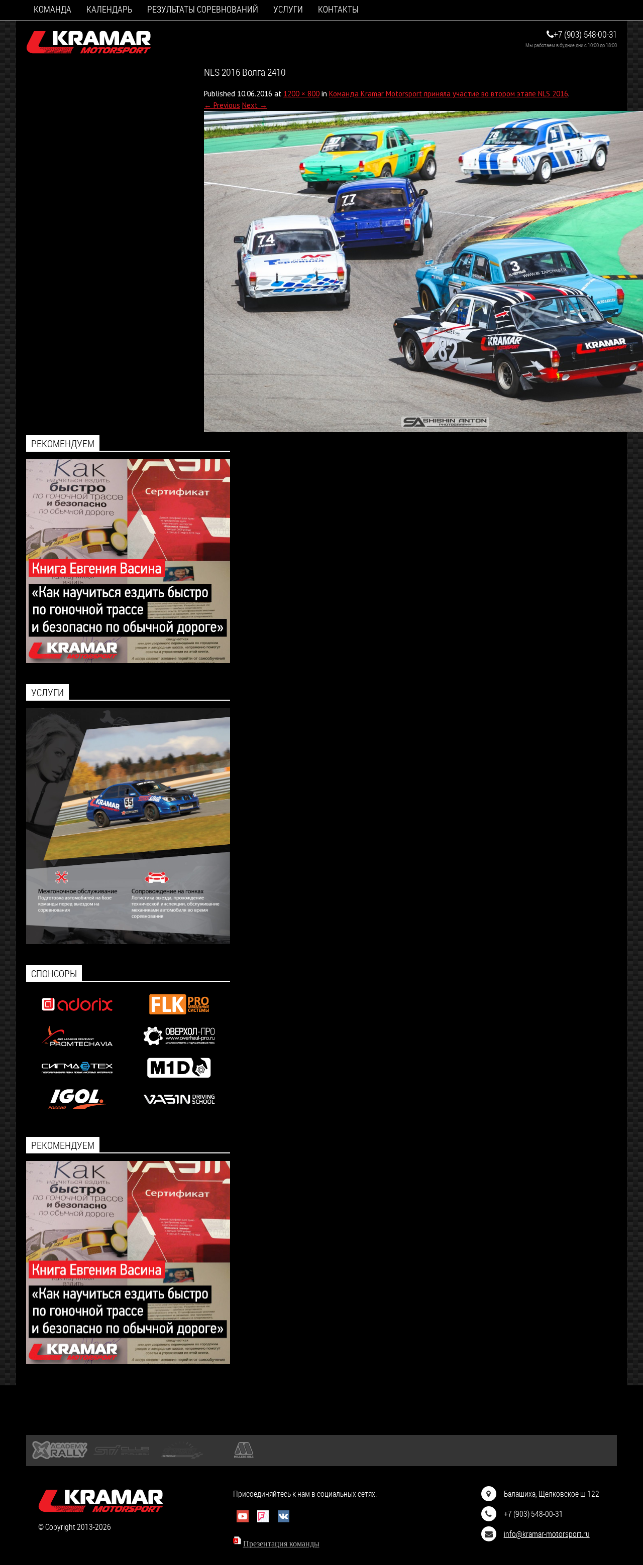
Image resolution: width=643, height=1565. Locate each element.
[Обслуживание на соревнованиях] (128, 941)
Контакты (338, 9)
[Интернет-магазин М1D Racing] (179, 1080)
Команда (52, 9)
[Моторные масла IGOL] (77, 1111)
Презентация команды (281, 1543)
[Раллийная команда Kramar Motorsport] (89, 43)
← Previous (222, 105)
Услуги (288, 9)
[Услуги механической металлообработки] (179, 1048)
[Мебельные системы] (179, 1016)
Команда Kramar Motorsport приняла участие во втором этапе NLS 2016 (448, 93)
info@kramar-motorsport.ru (547, 1533)
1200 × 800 (301, 93)
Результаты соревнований (202, 9)
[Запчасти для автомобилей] (77, 1016)
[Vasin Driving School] (179, 1111)
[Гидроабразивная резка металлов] (77, 1080)
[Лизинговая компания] (77, 1048)
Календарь (109, 9)
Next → (254, 105)
